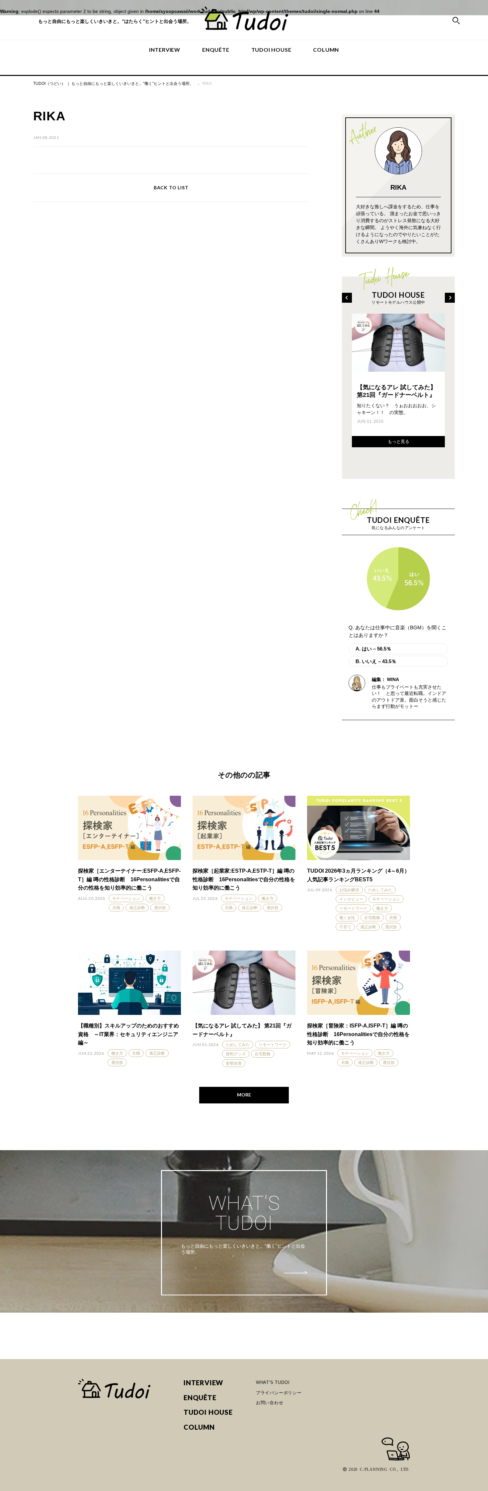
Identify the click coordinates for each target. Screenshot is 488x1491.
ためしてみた (380, 890)
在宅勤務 (372, 917)
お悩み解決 (349, 890)
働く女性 (347, 917)
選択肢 (160, 907)
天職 (116, 907)
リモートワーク (353, 908)
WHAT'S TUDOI (273, 1382)
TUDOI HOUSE (271, 49)
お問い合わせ (270, 1402)
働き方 (155, 898)
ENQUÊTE (215, 49)
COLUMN (326, 49)
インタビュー (351, 899)
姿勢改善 (234, 1063)
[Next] (450, 298)
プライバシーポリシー (279, 1392)
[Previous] (347, 298)
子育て (345, 927)
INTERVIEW (164, 49)
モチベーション (126, 898)
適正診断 (137, 907)
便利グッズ (236, 1054)
